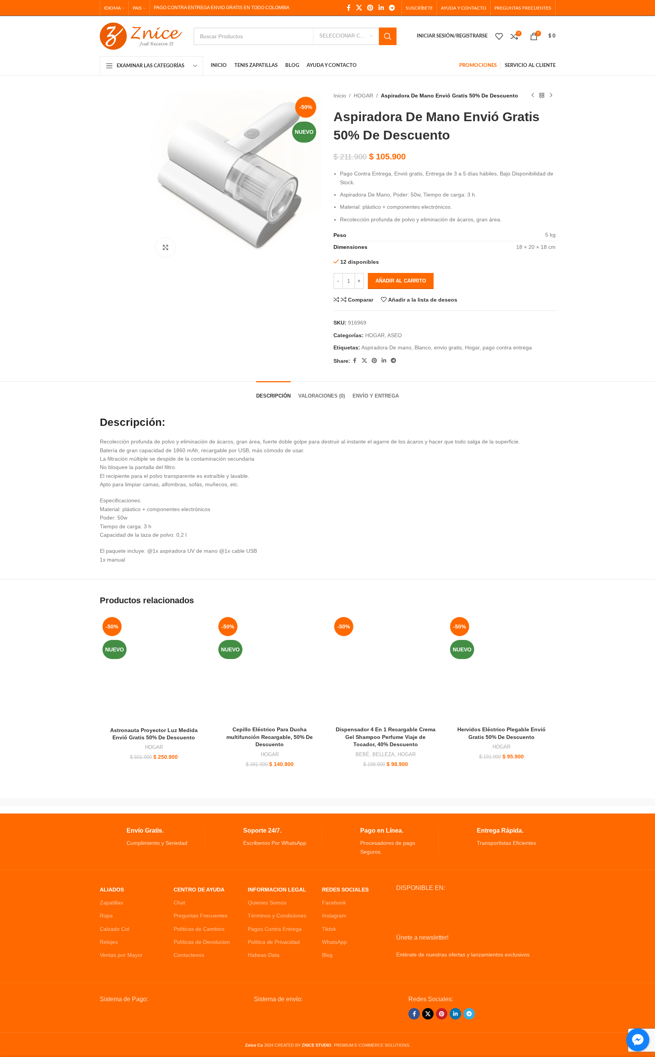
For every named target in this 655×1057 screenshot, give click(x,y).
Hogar (472, 347)
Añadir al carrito (400, 281)
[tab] (273, 392)
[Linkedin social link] (381, 8)
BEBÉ (362, 754)
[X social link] (358, 8)
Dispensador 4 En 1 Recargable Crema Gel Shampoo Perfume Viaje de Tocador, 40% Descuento (386, 736)
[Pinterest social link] (370, 8)
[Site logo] (141, 35)
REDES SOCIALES (345, 890)
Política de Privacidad (274, 942)
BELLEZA (383, 754)
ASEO (394, 335)
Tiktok (329, 929)
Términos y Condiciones (277, 915)
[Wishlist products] (499, 36)
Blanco (422, 347)
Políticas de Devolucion (202, 942)
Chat (179, 903)
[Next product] (551, 95)
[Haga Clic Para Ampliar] (165, 247)
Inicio (339, 96)
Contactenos (189, 955)
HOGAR (363, 96)
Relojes (109, 942)
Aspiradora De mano (386, 347)
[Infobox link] (152, 837)
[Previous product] (532, 95)
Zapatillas (111, 903)
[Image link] (158, 1016)
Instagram (334, 915)
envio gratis (448, 347)
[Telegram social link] (391, 8)
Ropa (106, 915)
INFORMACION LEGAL (277, 890)
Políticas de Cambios (199, 929)
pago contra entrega (507, 347)
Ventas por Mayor (121, 955)
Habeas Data (264, 955)
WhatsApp (334, 942)
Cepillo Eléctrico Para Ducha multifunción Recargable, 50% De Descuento (269, 736)
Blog (327, 955)
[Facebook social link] (348, 8)
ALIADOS (112, 890)
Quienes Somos (267, 903)
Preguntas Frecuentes (201, 915)
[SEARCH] (388, 36)
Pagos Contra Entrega (275, 929)
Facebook (334, 903)
